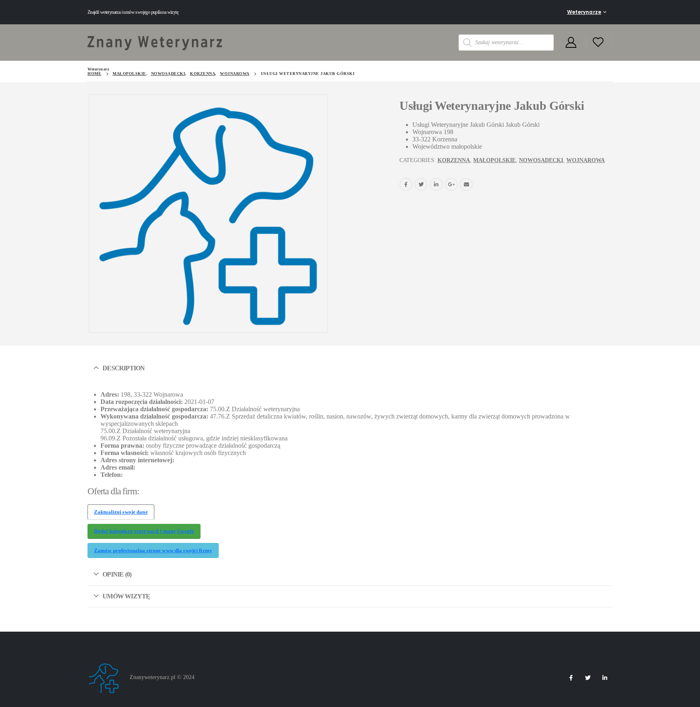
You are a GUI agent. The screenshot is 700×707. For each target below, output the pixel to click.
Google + (451, 184)
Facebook (405, 184)
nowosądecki (541, 160)
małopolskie (494, 160)
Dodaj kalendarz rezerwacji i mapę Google (144, 531)
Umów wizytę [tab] (126, 596)
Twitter (420, 184)
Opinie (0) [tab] (116, 574)
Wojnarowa (585, 160)
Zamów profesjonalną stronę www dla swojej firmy (153, 550)
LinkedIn (436, 184)
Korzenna (454, 160)
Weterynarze (584, 12)
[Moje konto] (570, 42)
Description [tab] (123, 368)
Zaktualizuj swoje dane (121, 512)
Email (466, 184)
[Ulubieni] (598, 42)
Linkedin (605, 678)
